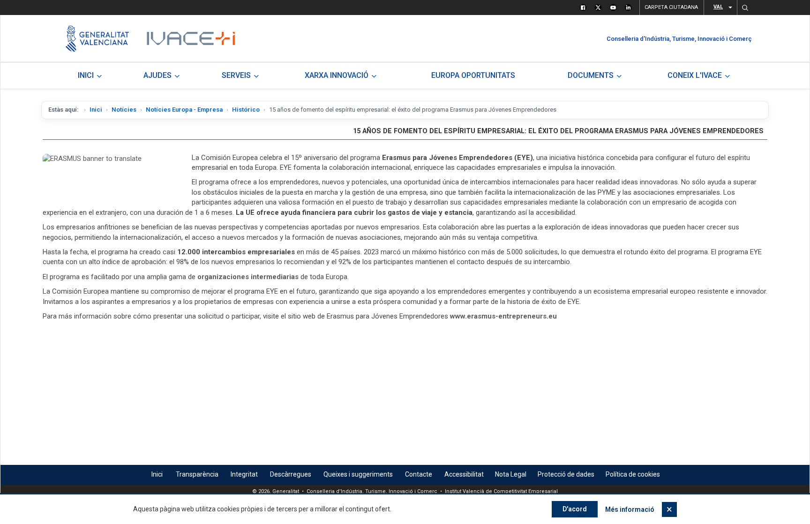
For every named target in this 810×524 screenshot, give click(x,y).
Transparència (197, 474)
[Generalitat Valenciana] (97, 38)
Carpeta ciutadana (671, 7)
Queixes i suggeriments (358, 474)
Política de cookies (633, 474)
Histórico (246, 109)
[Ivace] (190, 38)
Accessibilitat (464, 474)
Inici (96, 109)
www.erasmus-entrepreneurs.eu (503, 316)
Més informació (629, 509)
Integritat (244, 474)
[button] (745, 7)
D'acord (574, 509)
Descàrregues (290, 474)
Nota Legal (510, 474)
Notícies (124, 109)
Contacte (418, 474)
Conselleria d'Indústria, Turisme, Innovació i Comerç (679, 38)
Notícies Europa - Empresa (184, 109)
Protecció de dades (566, 474)
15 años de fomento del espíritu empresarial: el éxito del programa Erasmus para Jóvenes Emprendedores (558, 131)
